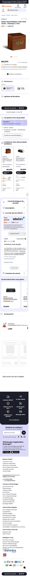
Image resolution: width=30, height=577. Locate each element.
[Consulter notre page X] (21, 437)
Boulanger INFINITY (8, 503)
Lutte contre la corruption (10, 525)
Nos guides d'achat (8, 469)
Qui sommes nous (8, 486)
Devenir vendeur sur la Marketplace (13, 547)
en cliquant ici (13, 228)
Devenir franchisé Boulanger (11, 542)
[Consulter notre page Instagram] (25, 437)
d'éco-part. (24, 62)
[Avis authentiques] (18, 219)
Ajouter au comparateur (15, 74)
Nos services (6, 492)
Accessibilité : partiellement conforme (14, 527)
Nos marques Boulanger (9, 494)
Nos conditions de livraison (10, 467)
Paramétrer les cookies (9, 517)
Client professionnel (8, 502)
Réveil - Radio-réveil (12, 15)
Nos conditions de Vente (10, 510)
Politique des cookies (9, 519)
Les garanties (6, 511)
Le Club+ (14, 64)
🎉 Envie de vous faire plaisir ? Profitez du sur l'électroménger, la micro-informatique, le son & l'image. (14, 2)
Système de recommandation (11, 521)
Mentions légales (7, 513)
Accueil (3, 15)
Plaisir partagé (7, 488)
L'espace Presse (7, 490)
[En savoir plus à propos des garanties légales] (21, 112)
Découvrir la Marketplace (10, 545)
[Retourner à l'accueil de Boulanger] (7, 6)
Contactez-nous (7, 461)
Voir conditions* (14, 420)
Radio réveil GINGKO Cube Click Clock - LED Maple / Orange (15, 253)
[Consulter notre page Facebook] (19, 437)
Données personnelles (9, 515)
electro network (23, 67)
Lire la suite (22, 251)
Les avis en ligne (7, 523)
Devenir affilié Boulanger (10, 544)
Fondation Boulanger (9, 500)
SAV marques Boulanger (10, 496)
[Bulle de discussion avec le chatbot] (24, 568)
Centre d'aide (7, 471)
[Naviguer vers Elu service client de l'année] (14, 555)
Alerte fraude (6, 534)
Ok (24, 432)
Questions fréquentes (9, 463)
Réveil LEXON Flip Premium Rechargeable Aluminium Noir (10, 299)
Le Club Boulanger (8, 498)
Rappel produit (7, 532)
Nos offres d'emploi (8, 540)
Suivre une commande (9, 465)
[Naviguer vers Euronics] (14, 550)
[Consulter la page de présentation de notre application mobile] (6, 452)
